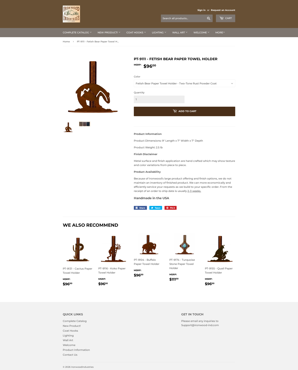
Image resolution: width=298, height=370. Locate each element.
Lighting (158, 32)
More (219, 32)
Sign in (201, 10)
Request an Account (223, 10)
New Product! (108, 32)
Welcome (200, 32)
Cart (228, 18)
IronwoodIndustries (82, 367)
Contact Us (70, 354)
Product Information (76, 350)
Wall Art (179, 32)
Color (137, 76)
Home (66, 41)
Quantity (139, 92)
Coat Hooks (135, 32)
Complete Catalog (76, 32)
